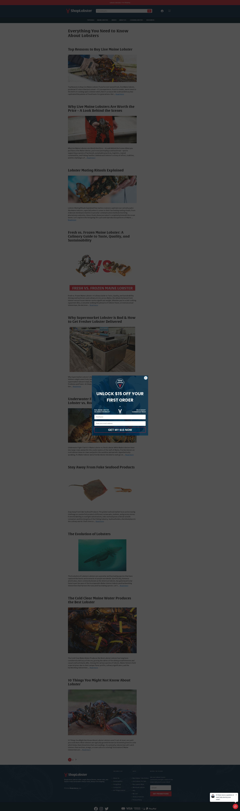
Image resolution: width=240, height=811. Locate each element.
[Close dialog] (145, 378)
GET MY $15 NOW (120, 429)
